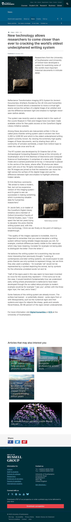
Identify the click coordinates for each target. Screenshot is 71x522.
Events (55, 2)
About (31, 2)
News (50, 2)
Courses (24, 5)
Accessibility (19, 517)
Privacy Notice (29, 517)
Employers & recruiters (15, 479)
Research (43, 5)
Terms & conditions (14, 519)
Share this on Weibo (24, 442)
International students (14, 484)
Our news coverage (24, 23)
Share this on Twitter (17, 442)
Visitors (9, 469)
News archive (12, 23)
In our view (35, 23)
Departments (45, 2)
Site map (11, 517)
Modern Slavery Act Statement (45, 517)
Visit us (45, 19)
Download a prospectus (35, 506)
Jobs (29, 519)
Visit (35, 2)
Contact (60, 2)
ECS (51, 312)
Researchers (11, 476)
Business (52, 5)
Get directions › (41, 485)
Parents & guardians (14, 481)
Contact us (44, 23)
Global (59, 5)
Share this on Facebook (8, 441)
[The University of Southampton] (8, 3)
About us (26, 19)
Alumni (39, 2)
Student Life (33, 5)
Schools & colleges (13, 474)
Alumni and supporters (15, 19)
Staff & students (12, 472)
